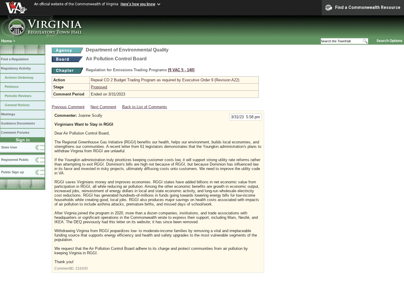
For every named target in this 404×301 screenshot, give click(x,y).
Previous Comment (68, 107)
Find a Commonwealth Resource (367, 7)
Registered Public (15, 159)
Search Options (389, 41)
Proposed (99, 87)
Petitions (12, 86)
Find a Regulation (15, 59)
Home (6, 41)
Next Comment (103, 107)
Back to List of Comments (144, 107)
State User (9, 147)
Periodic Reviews (18, 96)
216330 (81, 268)
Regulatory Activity (16, 68)
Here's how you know (138, 4)
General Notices (17, 105)
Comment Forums (15, 132)
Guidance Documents (18, 123)
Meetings (8, 114)
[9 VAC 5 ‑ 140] (181, 70)
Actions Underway (19, 77)
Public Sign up (12, 172)
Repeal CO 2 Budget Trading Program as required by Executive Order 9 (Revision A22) (165, 80)
